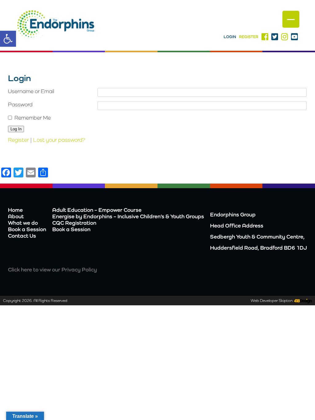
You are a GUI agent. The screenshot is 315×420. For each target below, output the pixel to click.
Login (230, 36)
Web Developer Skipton (272, 300)
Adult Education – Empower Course (97, 210)
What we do (23, 223)
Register (248, 36)
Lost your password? (59, 140)
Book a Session (27, 229)
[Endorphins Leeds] (55, 25)
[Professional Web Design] (302, 301)
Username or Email (31, 91)
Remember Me (32, 117)
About (16, 216)
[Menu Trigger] (290, 19)
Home (15, 210)
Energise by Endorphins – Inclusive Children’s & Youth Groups (128, 216)
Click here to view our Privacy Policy (52, 269)
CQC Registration (74, 223)
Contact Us (22, 235)
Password (20, 104)
